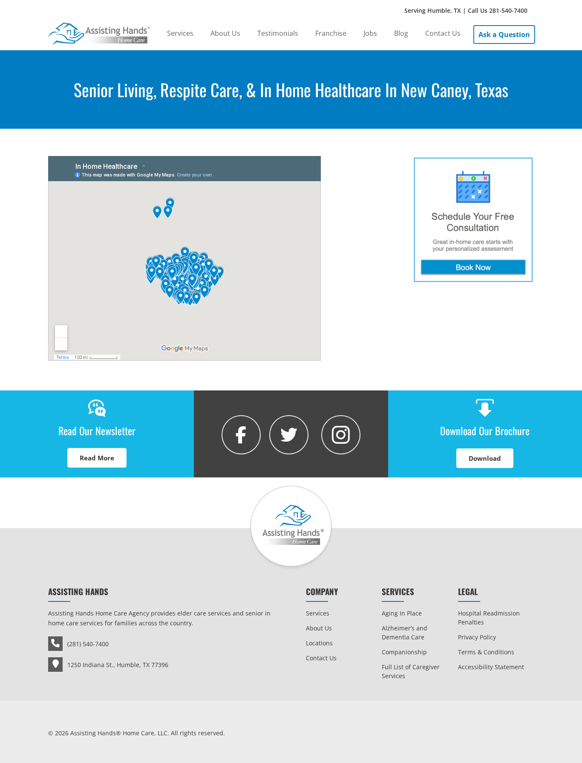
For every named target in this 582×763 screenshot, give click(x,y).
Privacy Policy (477, 637)
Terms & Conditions (486, 652)
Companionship (404, 652)
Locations (319, 643)
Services (317, 613)
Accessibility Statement (491, 667)
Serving (465, 10)
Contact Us (321, 658)
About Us (319, 628)
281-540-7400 (508, 10)
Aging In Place (402, 613)
